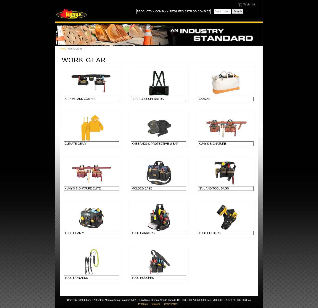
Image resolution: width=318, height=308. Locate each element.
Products (144, 11)
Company (161, 11)
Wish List (249, 4)
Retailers (176, 11)
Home (63, 49)
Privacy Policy (170, 304)
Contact (204, 11)
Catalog (191, 11)
